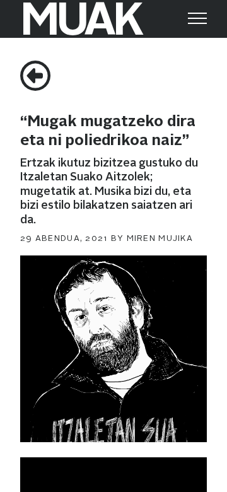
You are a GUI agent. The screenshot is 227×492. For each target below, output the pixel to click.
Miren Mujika (160, 239)
